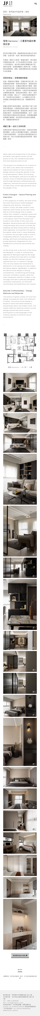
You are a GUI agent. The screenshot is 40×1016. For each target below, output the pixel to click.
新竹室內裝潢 (14, 976)
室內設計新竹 (7, 1005)
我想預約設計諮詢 (19, 956)
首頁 (5, 12)
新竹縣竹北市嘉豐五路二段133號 (22, 995)
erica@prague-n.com (15, 1003)
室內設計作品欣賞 (16, 12)
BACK (20, 970)
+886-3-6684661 (13, 1001)
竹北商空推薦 (17, 1005)
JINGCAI (15, 1010)
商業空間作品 (27, 1005)
